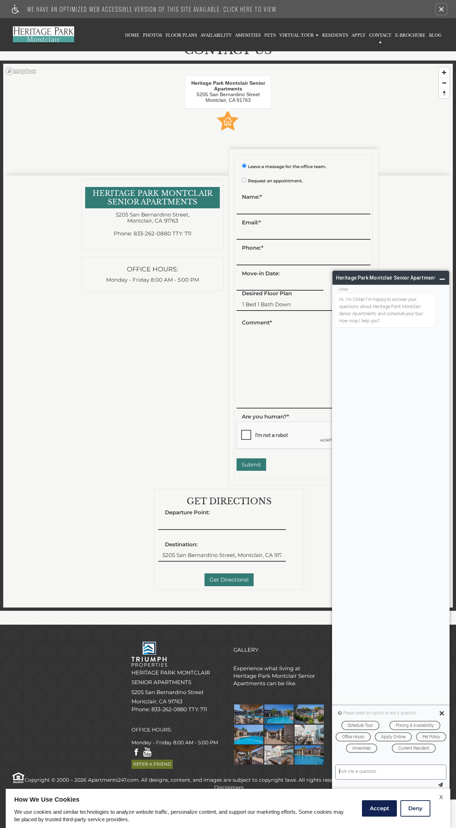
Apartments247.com (113, 780)
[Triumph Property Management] (177, 654)
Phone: (252, 248)
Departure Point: (187, 513)
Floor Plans (181, 35)
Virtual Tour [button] (297, 35)
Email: (251, 223)
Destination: (181, 545)
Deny (415, 808)
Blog (435, 35)
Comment (257, 323)
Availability (216, 35)
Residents (335, 35)
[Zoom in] (444, 72)
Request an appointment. (275, 180)
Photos (152, 35)
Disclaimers (228, 788)
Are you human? (265, 417)
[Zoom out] (444, 83)
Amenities (248, 35)
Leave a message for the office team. (287, 166)
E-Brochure (410, 35)
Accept (379, 808)
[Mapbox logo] (21, 71)
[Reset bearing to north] (444, 93)
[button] (441, 9)
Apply (359, 35)
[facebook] (136, 752)
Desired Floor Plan (267, 294)
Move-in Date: (261, 274)
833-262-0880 (162, 234)
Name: (252, 197)
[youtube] (147, 752)
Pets (270, 35)
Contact (380, 35)
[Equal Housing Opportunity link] (17, 777)
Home (132, 35)
